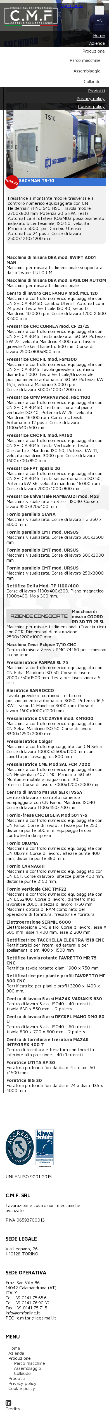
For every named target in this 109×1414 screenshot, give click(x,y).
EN (99, 20)
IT (100, 10)
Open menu (72, 5)
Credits (13, 1408)
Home (14, 1348)
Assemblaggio (27, 1368)
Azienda (16, 1353)
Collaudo (22, 1373)
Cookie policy (21, 1388)
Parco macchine (29, 1363)
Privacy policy (22, 1383)
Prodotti (16, 1378)
